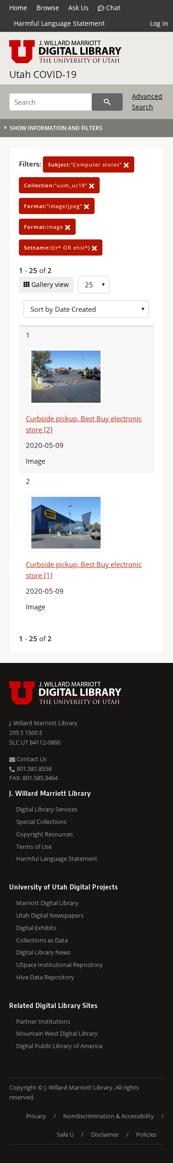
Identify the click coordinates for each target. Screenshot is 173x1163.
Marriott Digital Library (47, 903)
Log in (159, 23)
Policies (146, 1134)
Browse (47, 7)
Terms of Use (34, 846)
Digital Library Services (47, 809)
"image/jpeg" (54, 206)
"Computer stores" (86, 164)
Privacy (36, 1116)
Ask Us (78, 7)
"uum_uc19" (56, 185)
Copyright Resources (44, 834)
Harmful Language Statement (59, 23)
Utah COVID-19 (43, 74)
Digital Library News (43, 952)
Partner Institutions (43, 1021)
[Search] (107, 102)
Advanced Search (147, 101)
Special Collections (41, 821)
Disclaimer (105, 1134)
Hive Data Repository (45, 977)
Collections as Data (42, 940)
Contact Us (31, 759)
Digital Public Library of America (59, 1046)
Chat (112, 7)
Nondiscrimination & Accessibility (108, 1116)
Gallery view (49, 284)
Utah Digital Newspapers (50, 915)
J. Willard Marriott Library (43, 723)
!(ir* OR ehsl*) (58, 247)
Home (18, 7)
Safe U (65, 1134)
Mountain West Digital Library (57, 1033)
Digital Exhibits (36, 928)
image (44, 226)
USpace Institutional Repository (59, 964)
